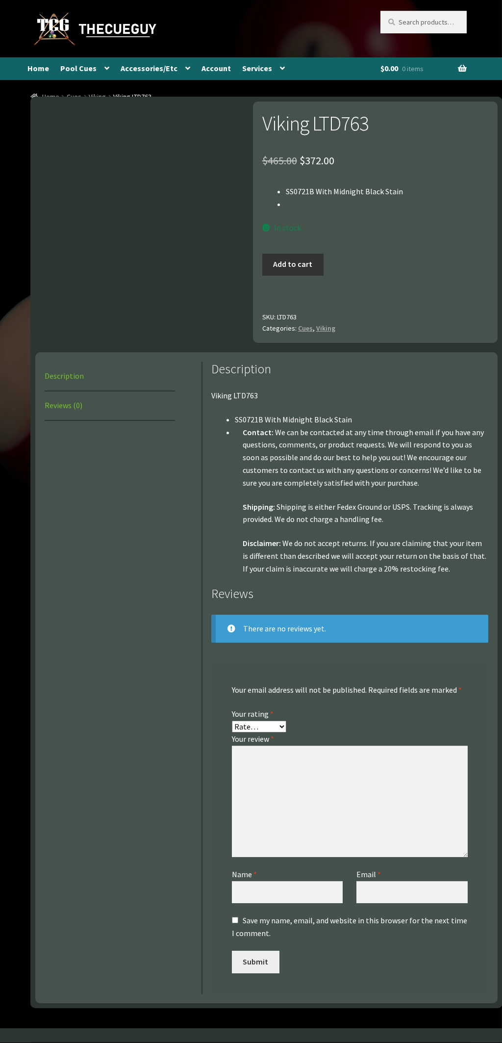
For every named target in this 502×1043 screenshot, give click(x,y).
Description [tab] (64, 376)
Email (368, 874)
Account (216, 68)
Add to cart (292, 264)
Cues (305, 328)
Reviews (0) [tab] (63, 405)
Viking (325, 328)
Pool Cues (78, 68)
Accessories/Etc (149, 68)
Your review (253, 739)
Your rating (253, 714)
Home (38, 68)
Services (257, 68)
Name (244, 874)
